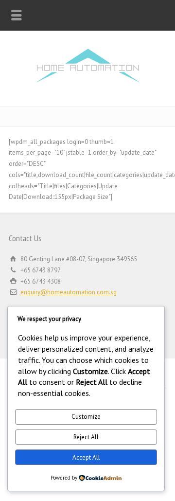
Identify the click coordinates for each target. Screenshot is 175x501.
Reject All (86, 437)
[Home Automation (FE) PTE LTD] (87, 86)
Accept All (86, 457)
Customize (86, 416)
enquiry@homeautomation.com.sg (68, 292)
